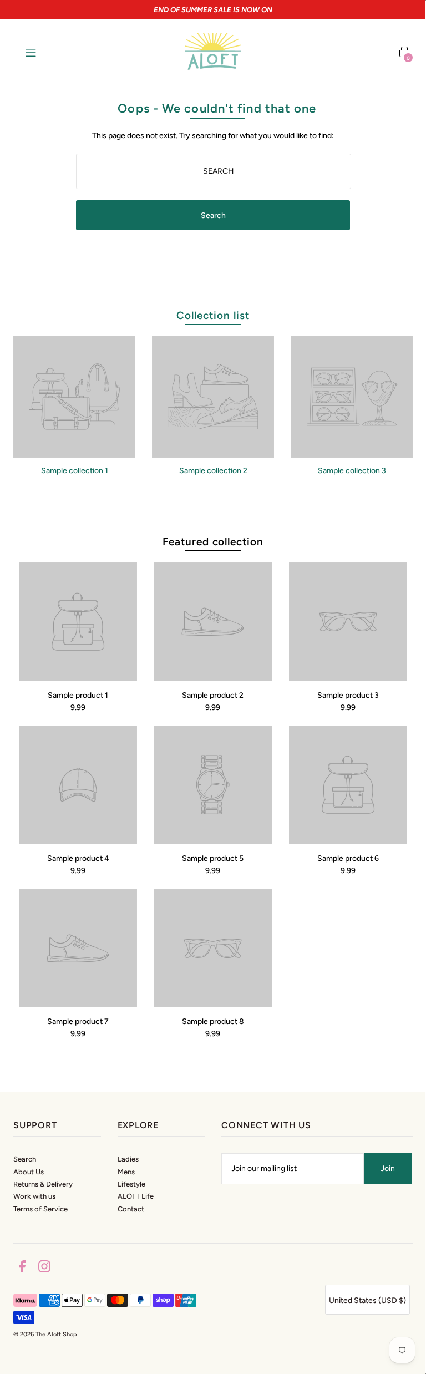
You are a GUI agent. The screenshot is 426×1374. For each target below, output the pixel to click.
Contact (131, 1209)
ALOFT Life (136, 1196)
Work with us (34, 1196)
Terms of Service (40, 1209)
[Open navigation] (51, 52)
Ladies (128, 1159)
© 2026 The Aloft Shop (45, 1334)
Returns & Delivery (43, 1184)
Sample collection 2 (213, 470)
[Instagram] (44, 1268)
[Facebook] (22, 1268)
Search (24, 1159)
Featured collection (213, 541)
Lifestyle (131, 1184)
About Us (28, 1172)
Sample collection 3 (352, 470)
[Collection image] (74, 453)
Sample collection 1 (74, 470)
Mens (126, 1172)
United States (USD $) (367, 1300)
